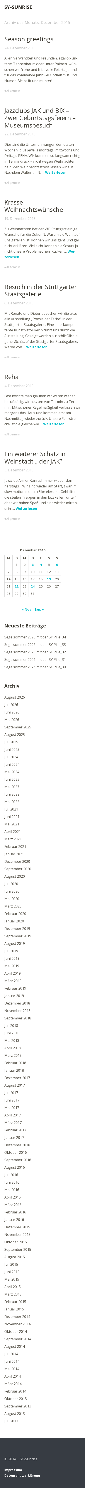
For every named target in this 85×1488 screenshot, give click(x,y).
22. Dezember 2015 (20, 134)
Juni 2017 (11, 1100)
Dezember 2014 (17, 1316)
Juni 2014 (11, 1361)
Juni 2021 (11, 816)
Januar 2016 (14, 1219)
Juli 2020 (11, 883)
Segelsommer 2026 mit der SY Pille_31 (35, 659)
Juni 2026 (11, 712)
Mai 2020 (11, 898)
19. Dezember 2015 (20, 218)
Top (76, 1475)
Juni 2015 (11, 1271)
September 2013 (17, 1406)
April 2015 (12, 1286)
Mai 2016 (11, 1189)
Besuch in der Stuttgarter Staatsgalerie (40, 290)
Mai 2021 (11, 824)
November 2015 (17, 1234)
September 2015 (17, 1249)
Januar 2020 (14, 921)
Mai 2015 (11, 1279)
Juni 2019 (11, 958)
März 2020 (13, 906)
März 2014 (13, 1383)
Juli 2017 (11, 1092)
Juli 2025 (11, 742)
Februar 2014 (15, 1391)
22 (17, 586)
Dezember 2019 (17, 928)
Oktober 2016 (15, 1152)
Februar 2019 (15, 988)
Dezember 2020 (17, 861)
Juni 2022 (11, 794)
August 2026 (14, 697)
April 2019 (12, 973)
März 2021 (13, 839)
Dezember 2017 (17, 1077)
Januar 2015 (14, 1309)
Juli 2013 (11, 1421)
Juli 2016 (11, 1174)
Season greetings (28, 39)
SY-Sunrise (18, 7)
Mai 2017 (11, 1107)
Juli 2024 (11, 757)
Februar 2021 (15, 846)
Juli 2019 (11, 951)
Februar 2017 (15, 1130)
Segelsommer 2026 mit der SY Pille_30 (35, 667)
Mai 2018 (11, 1040)
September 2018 (17, 1018)
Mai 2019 (11, 965)
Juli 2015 (11, 1264)
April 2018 (12, 1048)
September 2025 (17, 727)
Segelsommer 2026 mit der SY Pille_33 (35, 644)
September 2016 (17, 1159)
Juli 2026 (11, 704)
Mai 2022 (11, 801)
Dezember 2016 (17, 1145)
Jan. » (39, 609)
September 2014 (17, 1339)
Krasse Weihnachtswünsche (33, 206)
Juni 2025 (11, 749)
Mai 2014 (11, 1368)
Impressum (13, 1470)
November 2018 (17, 1010)
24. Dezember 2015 (20, 48)
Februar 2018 (15, 1062)
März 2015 (13, 1294)
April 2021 (12, 831)
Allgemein (13, 91)
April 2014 (12, 1376)
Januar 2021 (14, 854)
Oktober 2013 (15, 1398)
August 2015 (14, 1256)
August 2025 (14, 734)
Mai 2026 (11, 719)
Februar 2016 (15, 1212)
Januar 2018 (14, 1070)
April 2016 (12, 1197)
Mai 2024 (11, 771)
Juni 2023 (11, 779)
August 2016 (14, 1167)
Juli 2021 (11, 809)
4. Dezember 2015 (19, 385)
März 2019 (13, 980)
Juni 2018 (11, 1033)
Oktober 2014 (15, 1331)
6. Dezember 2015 (19, 303)
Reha (11, 376)
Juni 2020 (11, 891)
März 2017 (13, 1122)
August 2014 (14, 1346)
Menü (75, 6)
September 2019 (17, 936)
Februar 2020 (15, 913)
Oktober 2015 (15, 1242)
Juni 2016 (11, 1182)
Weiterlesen (55, 172)
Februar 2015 (15, 1301)
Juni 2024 (11, 764)
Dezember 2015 (17, 1227)
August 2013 (14, 1413)
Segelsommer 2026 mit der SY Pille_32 (35, 652)
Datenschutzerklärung (22, 1475)
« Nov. (27, 609)
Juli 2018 (11, 1025)
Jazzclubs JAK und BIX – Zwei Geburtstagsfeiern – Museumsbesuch (40, 117)
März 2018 (13, 1055)
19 (49, 579)
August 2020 (14, 876)
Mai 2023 (11, 786)
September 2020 (17, 868)
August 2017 (14, 1085)
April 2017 (12, 1115)
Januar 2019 (14, 995)
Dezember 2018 (17, 1003)
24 (33, 586)
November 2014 (17, 1324)
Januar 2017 (14, 1137)
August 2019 (14, 943)
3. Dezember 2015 (19, 470)
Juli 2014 (11, 1353)
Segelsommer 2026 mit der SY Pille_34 (35, 637)
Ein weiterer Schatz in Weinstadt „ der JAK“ (35, 457)
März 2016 (13, 1204)
